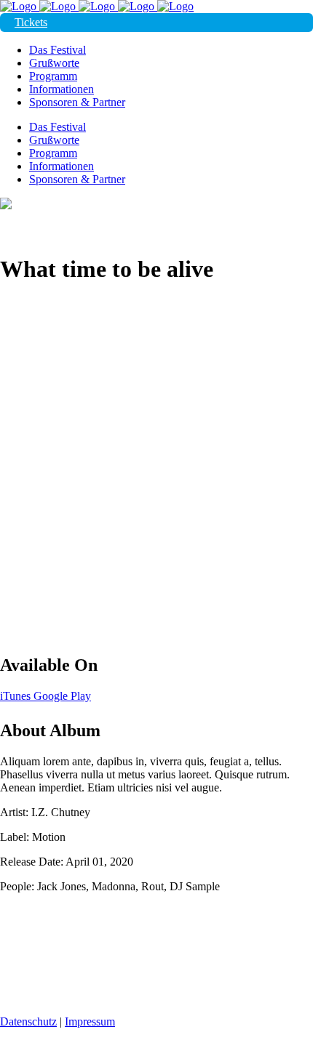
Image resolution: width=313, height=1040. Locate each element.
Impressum (90, 1021)
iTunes (16, 696)
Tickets (31, 22)
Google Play (62, 696)
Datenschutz (28, 1021)
